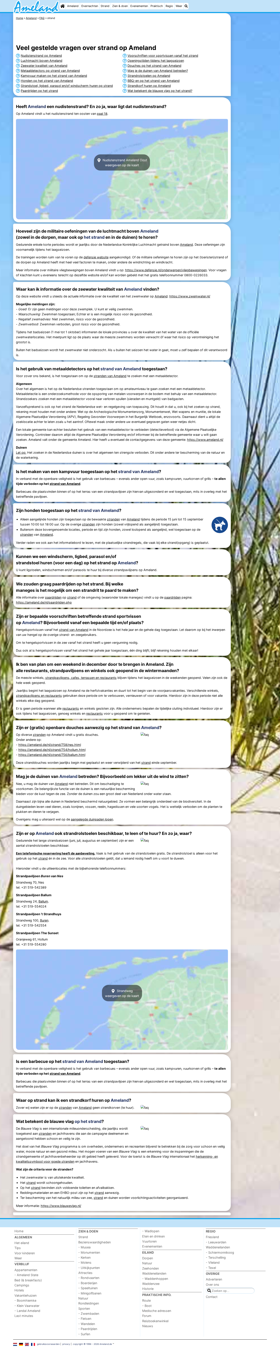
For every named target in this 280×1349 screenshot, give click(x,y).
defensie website (96, 257)
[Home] (63, 6)
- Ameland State (26, 1275)
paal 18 (102, 113)
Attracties (85, 1273)
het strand (94, 237)
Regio (169, 6)
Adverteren (214, 1279)
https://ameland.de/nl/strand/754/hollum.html (52, 750)
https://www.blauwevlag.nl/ (61, 1206)
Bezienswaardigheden (94, 1242)
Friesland (212, 1237)
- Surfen (84, 1334)
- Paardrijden (87, 1329)
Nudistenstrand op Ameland (41, 55)
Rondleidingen (88, 1303)
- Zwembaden (88, 1313)
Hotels (19, 1290)
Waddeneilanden (154, 1273)
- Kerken (84, 1257)
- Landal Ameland (27, 1311)
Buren (44, 920)
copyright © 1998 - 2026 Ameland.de (92, 1344)
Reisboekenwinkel (155, 1321)
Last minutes (23, 1316)
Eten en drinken (153, 1236)
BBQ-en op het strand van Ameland (154, 80)
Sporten (84, 1308)
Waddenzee (150, 1283)
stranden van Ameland (110, 376)
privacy (66, 1344)
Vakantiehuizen (25, 1295)
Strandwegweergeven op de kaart (122, 993)
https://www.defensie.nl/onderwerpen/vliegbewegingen (166, 270)
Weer (179, 6)
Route (146, 1300)
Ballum (43, 901)
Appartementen (25, 1270)
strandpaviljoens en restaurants (39, 695)
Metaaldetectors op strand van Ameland (50, 70)
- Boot (147, 1306)
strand (72, 597)
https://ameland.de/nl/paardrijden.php (44, 602)
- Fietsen (84, 1318)
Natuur (83, 1298)
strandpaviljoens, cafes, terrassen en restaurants (81, 678)
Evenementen (139, 6)
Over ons (212, 1284)
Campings (21, 1285)
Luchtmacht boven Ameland (41, 60)
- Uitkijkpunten (89, 1268)
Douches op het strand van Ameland (154, 65)
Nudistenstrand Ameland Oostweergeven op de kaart (124, 162)
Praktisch (156, 6)
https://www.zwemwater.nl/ (189, 296)
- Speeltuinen (88, 1288)
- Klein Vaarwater (26, 1306)
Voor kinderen (24, 1253)
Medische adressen (156, 1311)
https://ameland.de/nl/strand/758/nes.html (49, 745)
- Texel (211, 1268)
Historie (148, 1289)
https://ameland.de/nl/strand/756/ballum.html (51, 755)
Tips (17, 1248)
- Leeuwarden (216, 1242)
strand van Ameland (120, 368)
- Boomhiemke (25, 1300)
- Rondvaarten (88, 1278)
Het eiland (21, 1243)
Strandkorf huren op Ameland (149, 86)
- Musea (84, 1247)
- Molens (84, 1262)
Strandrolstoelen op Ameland (149, 75)
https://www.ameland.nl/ (205, 439)
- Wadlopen (150, 1231)
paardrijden (53, 597)
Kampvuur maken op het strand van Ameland (54, 75)
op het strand (88, 1121)
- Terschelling (216, 1257)
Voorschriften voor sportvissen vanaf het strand (163, 55)
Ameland (73, 6)
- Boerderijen (87, 1283)
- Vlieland (213, 1262)
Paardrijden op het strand (39, 91)
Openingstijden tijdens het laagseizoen (156, 60)
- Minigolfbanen (89, 1293)
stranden (113, 519)
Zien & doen (120, 6)
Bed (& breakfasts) (28, 1280)
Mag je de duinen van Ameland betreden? (158, 70)
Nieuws (147, 1326)
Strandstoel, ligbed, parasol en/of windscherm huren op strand (67, 86)
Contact (211, 1297)
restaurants (70, 708)
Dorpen (147, 1258)
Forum (146, 1316)
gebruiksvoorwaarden (48, 1344)
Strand (105, 6)
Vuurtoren (149, 1241)
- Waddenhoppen (155, 1278)
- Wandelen (86, 1324)
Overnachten (89, 6)
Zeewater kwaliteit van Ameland (44, 65)
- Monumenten (89, 1252)
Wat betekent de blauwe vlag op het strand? (160, 91)
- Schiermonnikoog (220, 1252)
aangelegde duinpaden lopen (92, 819)
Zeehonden (150, 1268)
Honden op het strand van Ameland (47, 80)
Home (18, 1231)
